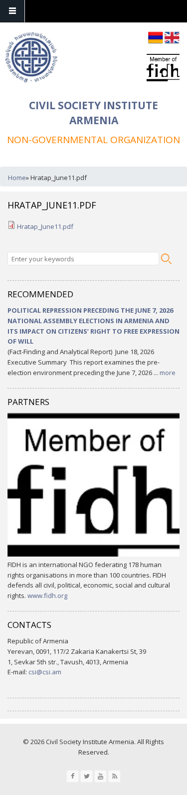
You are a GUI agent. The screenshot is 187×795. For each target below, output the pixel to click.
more (168, 372)
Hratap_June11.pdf (45, 226)
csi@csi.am (44, 671)
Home (17, 177)
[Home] (31, 58)
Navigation (12, 11)
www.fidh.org (47, 595)
